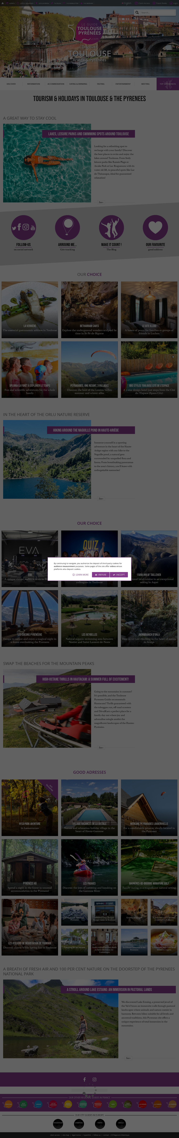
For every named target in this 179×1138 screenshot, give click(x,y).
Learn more (82, 574)
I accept (120, 574)
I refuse (102, 574)
